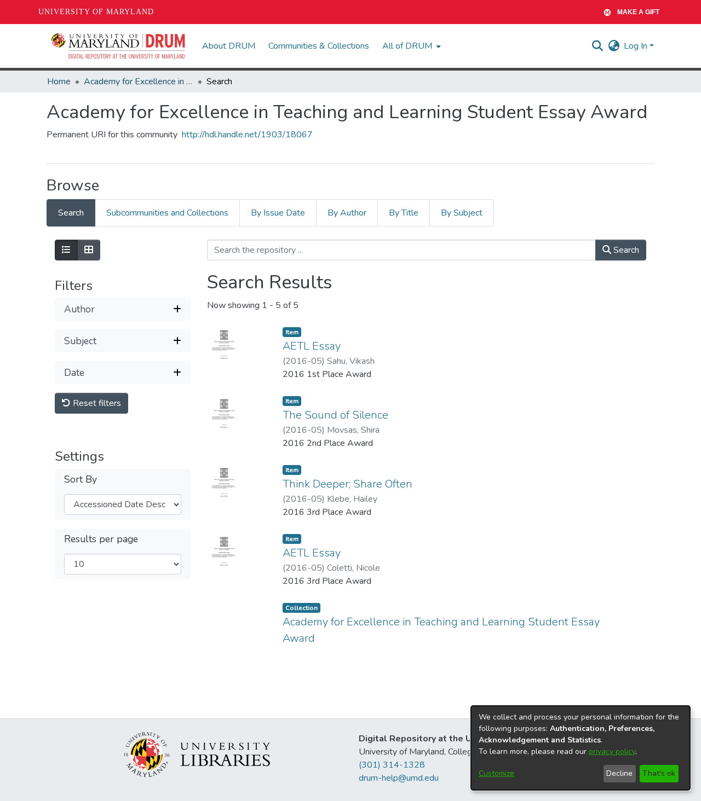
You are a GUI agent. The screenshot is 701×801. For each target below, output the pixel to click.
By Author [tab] (346, 213)
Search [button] (625, 250)
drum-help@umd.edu (399, 778)
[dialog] (580, 748)
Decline (619, 773)
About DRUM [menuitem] (228, 46)
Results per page (101, 539)
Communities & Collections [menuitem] (318, 46)
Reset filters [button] (96, 404)
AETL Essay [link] (312, 346)
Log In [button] (637, 46)
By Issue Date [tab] (278, 213)
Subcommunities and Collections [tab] (167, 213)
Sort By (80, 480)
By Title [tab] (403, 213)
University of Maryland (96, 12)
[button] (119, 46)
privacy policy (612, 751)
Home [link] (59, 82)
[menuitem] (410, 46)
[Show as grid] (88, 250)
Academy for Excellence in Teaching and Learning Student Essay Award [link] (138, 82)
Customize (496, 773)
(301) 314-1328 (392, 765)
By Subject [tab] (461, 213)
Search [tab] (71, 213)
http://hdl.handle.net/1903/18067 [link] (247, 135)
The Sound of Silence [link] (335, 415)
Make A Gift (638, 12)
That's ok (658, 773)
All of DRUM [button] (407, 46)
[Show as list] (66, 250)
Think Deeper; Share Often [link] (347, 484)
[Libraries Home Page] (197, 754)
